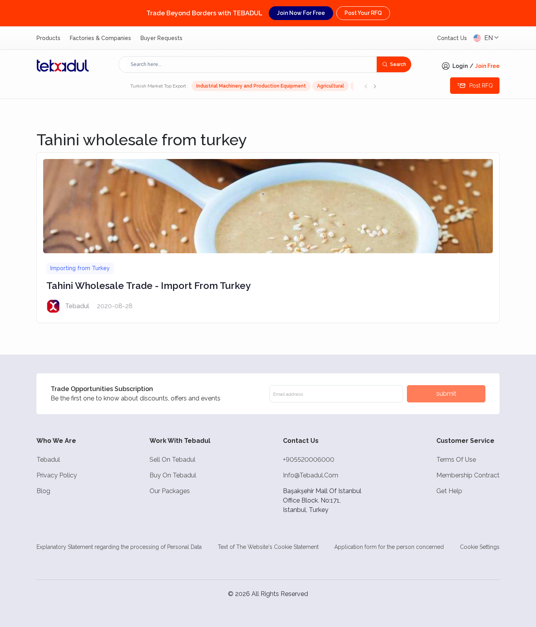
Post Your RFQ (363, 13)
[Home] (62, 65)
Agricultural (330, 86)
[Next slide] (374, 86)
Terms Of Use (456, 459)
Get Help (449, 491)
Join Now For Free (301, 13)
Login (460, 66)
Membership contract (468, 475)
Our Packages (169, 491)
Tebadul (48, 459)
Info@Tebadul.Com (310, 475)
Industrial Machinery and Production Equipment (251, 86)
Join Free (487, 66)
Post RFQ (481, 85)
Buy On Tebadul (172, 475)
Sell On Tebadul (172, 459)
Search (398, 64)
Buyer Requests (161, 38)
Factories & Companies (100, 38)
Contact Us (452, 38)
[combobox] (252, 64)
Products (48, 38)
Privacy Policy (56, 475)
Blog (43, 491)
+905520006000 (308, 459)
